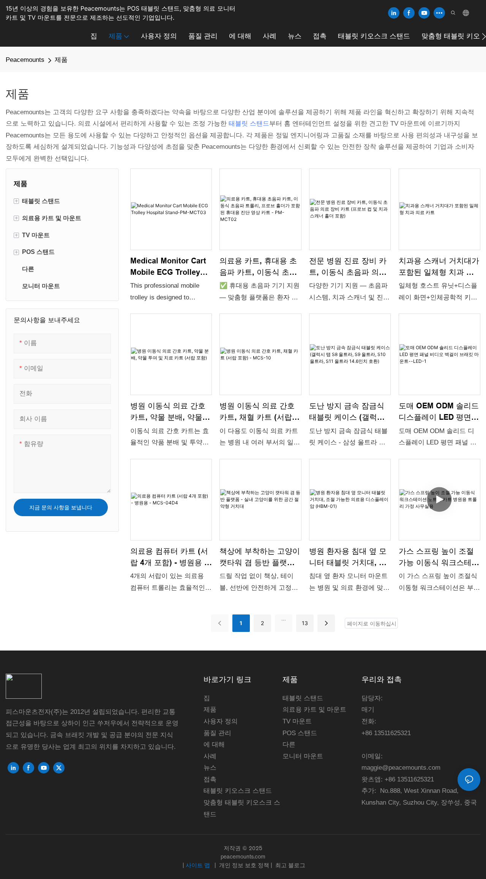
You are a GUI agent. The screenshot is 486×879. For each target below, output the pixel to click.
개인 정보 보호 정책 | (246, 865)
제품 (61, 59)
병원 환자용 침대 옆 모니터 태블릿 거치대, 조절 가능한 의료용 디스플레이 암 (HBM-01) (348, 557)
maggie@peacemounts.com (400, 767)
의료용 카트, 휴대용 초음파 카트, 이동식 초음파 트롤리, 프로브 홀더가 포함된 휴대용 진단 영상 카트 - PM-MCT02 (258, 267)
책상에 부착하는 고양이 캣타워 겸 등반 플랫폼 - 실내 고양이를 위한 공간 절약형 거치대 (259, 557)
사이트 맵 (198, 865)
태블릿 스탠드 (249, 123)
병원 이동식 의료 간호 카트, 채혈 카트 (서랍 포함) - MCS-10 (257, 412)
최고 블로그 (289, 865)
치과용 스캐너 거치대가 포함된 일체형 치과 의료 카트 (439, 267)
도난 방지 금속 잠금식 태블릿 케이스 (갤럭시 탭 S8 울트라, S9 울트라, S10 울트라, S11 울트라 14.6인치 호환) (348, 412)
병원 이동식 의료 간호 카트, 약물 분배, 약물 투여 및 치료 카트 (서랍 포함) (170, 412)
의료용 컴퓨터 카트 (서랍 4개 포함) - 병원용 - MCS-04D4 (169, 557)
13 (305, 623)
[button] (484, 36)
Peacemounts (25, 59)
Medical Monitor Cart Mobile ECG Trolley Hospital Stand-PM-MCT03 (168, 267)
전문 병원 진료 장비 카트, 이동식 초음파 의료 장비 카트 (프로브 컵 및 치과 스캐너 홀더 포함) (349, 267)
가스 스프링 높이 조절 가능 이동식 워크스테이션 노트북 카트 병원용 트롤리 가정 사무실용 (439, 557)
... (283, 618)
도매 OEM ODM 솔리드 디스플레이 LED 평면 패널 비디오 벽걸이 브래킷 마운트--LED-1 (439, 412)
